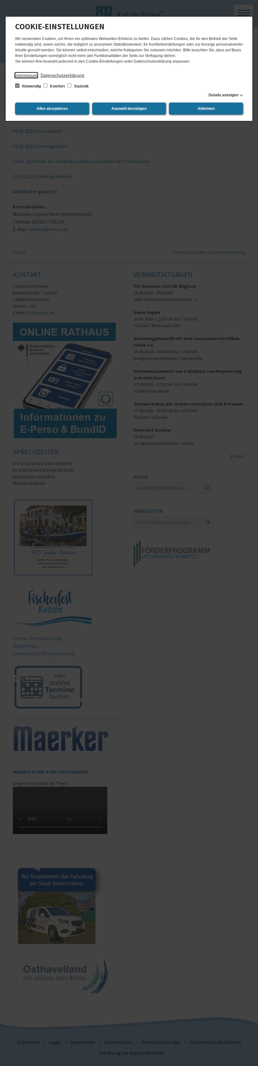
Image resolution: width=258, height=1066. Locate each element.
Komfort (57, 86)
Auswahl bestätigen (129, 108)
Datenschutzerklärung (62, 75)
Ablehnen (206, 108)
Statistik (81, 86)
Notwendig (31, 86)
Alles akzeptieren (52, 108)
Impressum (26, 75)
